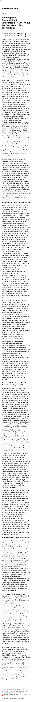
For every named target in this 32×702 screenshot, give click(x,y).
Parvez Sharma (10, 8)
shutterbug (5, 694)
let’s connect (19, 692)
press (12, 692)
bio (2, 692)
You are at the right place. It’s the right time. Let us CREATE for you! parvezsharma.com (15, 690)
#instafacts (17, 694)
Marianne (21, 698)
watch (7, 692)
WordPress (12, 698)
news (11, 694)
